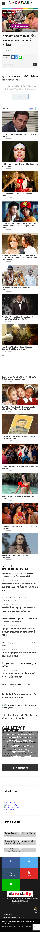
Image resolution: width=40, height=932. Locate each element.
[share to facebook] (13, 57)
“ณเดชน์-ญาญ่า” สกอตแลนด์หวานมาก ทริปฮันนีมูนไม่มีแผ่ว (19, 654)
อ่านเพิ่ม (20, 96)
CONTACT (12, 926)
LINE (10, 887)
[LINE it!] (20, 57)
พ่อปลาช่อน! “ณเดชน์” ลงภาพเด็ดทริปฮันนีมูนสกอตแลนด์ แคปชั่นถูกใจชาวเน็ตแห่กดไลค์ (20, 587)
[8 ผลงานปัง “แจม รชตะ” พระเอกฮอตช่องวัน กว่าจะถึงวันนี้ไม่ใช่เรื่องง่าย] (20, 840)
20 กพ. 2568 (8, 50)
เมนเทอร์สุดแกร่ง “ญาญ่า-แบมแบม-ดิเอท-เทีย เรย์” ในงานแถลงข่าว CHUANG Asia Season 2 (20, 734)
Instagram (11, 875)
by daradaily (13, 580)
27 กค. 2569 (5, 649)
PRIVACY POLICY (31, 926)
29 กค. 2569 (5, 625)
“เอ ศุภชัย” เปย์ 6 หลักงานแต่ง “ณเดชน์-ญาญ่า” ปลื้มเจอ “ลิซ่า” (19, 675)
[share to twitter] (16, 57)
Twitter (29, 864)
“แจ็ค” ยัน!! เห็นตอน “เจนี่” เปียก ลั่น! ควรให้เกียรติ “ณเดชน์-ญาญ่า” (19, 717)
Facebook (10, 864)
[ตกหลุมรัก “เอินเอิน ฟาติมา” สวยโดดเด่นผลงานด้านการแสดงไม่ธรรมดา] (20, 848)
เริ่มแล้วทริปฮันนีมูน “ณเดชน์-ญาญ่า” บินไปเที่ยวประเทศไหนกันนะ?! (19, 696)
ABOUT (4, 926)
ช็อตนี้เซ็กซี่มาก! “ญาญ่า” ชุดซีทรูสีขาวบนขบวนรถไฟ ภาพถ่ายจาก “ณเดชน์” (19, 609)
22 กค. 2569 (5, 712)
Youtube (29, 875)
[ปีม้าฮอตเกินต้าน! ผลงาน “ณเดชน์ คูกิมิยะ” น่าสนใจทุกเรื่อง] (20, 832)
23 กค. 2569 (5, 691)
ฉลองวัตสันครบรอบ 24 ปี (20, 751)
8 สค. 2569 (4, 580)
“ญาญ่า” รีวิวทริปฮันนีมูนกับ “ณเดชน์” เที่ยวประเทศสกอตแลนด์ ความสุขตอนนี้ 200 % (18, 632)
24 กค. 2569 (5, 670)
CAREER (20, 926)
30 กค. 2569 (5, 604)
